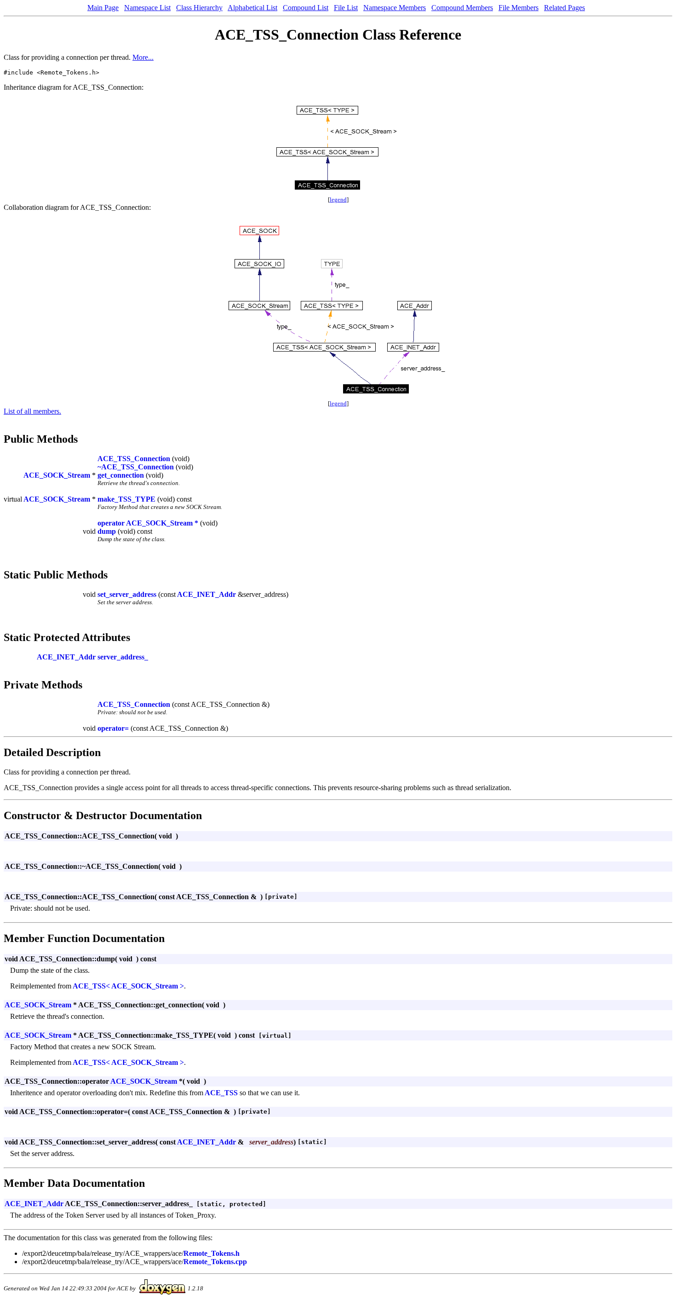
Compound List (305, 8)
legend (338, 199)
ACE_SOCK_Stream (56, 475)
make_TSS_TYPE (126, 499)
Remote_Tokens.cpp (215, 1262)
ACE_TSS (221, 1093)
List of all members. (32, 411)
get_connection (120, 475)
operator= (113, 728)
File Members (518, 8)
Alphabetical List (252, 8)
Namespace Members (394, 8)
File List (346, 8)
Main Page (103, 8)
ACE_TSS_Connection (133, 458)
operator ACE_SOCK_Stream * (147, 523)
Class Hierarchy (199, 8)
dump (106, 531)
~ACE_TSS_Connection (135, 467)
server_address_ (122, 657)
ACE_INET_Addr (206, 594)
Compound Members (462, 8)
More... (143, 57)
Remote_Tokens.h (211, 1253)
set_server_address (126, 594)
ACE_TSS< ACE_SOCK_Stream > (128, 986)
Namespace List (147, 8)
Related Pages (564, 8)
